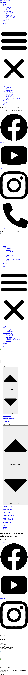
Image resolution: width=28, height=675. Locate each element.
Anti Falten (8, 19)
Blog (4, 20)
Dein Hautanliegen (7, 11)
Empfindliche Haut (10, 16)
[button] (14, 55)
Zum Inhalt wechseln (5, 0)
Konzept (5, 22)
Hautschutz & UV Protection (13, 18)
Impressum (2, 635)
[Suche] (18, 107)
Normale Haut (9, 12)
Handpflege (8, 7)
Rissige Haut (9, 15)
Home (4, 4)
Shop (4, 24)
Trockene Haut (9, 14)
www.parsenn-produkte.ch (6, 648)
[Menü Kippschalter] (0, 361)
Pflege (4, 5)
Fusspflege (8, 8)
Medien (5, 23)
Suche (1, 107)
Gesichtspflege (9, 9)
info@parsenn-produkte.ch (6, 647)
